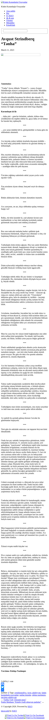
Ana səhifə (10, 11)
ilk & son (10, 18)
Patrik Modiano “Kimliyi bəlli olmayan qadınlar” (21, 702)
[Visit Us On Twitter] (14, 715)
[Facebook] (24, 684)
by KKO (10, 16)
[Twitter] (24, 687)
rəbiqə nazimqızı (39, 695)
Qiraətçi (9, 20)
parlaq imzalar (25, 695)
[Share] (24, 690)
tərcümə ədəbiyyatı (9, 697)
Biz (7, 13)
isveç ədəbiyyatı (34, 693)
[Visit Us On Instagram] (34, 718)
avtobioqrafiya (20, 693)
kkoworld (5, 711)
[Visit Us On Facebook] (33, 715)
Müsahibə (10, 23)
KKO (30, 706)
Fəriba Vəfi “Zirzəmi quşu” (15, 700)
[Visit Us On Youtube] (14, 718)
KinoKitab (10, 25)
